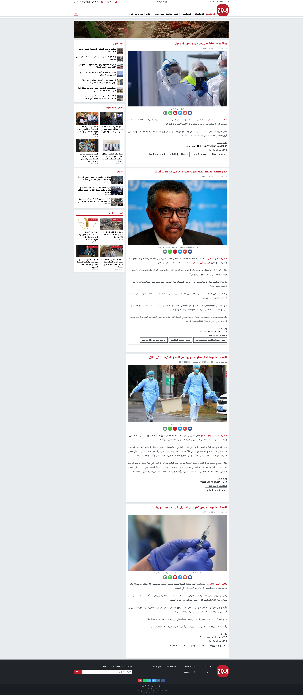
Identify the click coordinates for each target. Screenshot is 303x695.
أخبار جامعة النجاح (136, 14)
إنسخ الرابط (191, 146)
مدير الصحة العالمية (180, 340)
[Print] (165, 113)
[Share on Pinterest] (175, 113)
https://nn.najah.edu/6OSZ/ (213, 637)
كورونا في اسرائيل (155, 154)
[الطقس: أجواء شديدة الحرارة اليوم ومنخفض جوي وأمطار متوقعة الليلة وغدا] (120, 82)
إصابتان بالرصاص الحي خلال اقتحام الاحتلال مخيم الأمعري (96, 58)
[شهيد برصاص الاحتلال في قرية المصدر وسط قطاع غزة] (120, 50)
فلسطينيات (199, 14)
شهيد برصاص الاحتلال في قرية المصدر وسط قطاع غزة (97, 50)
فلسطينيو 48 (185, 14)
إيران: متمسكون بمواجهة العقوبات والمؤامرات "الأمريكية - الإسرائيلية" (97, 65)
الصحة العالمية (177, 645)
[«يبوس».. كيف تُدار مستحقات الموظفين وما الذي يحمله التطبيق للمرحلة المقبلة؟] (87, 224)
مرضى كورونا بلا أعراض (154, 340)
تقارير (147, 14)
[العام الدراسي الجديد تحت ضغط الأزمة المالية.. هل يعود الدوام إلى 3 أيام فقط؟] (111, 251)
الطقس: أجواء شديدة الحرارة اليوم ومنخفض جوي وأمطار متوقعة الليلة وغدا (97, 81)
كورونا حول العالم (179, 154)
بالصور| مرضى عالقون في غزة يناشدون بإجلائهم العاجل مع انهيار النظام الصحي (94, 200)
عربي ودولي (158, 14)
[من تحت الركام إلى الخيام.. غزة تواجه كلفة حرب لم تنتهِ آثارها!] (111, 224)
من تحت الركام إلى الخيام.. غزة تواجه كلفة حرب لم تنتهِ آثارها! (112, 234)
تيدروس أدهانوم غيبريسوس (210, 340)
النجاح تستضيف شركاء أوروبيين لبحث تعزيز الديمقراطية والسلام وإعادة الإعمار (89, 158)
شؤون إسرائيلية (172, 14)
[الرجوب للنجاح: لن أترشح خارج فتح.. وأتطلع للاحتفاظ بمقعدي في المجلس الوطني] (87, 251)
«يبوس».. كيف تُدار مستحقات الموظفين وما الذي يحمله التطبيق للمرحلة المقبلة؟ (88, 236)
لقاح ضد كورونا (197, 645)
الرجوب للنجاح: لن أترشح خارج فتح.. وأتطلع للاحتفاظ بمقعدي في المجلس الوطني (87, 263)
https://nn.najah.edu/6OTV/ (213, 331)
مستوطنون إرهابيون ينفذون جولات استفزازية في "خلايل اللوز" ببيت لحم (97, 89)
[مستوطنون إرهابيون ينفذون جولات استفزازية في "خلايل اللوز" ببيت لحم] (120, 89)
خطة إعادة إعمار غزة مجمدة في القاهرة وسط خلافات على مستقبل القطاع (94, 178)
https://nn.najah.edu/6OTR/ (213, 481)
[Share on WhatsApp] (170, 113)
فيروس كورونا (200, 154)
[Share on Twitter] (180, 113)
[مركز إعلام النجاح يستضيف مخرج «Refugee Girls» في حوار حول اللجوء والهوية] (111, 118)
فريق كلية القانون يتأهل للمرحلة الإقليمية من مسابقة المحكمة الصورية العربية (112, 158)
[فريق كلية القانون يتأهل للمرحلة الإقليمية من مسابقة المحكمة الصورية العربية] (111, 145)
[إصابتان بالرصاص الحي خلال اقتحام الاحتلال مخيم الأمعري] (120, 58)
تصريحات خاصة (116, 213)
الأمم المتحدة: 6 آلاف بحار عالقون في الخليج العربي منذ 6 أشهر (98, 73)
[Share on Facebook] (190, 113)
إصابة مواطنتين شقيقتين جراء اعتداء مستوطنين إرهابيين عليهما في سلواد (100, 97)
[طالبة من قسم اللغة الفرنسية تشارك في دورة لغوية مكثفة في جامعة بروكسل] (87, 118)
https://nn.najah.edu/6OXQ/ (213, 146)
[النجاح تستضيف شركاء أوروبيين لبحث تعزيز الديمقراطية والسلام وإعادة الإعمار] (87, 145)
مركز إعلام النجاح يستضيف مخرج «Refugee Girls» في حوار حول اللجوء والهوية (112, 129)
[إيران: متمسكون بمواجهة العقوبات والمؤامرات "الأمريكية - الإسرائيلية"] (120, 66)
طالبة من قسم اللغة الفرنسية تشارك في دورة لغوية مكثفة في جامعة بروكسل (87, 130)
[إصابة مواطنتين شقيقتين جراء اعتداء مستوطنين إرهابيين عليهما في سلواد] (120, 97)
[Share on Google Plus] (185, 113)
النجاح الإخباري (223, 10)
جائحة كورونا (218, 154)
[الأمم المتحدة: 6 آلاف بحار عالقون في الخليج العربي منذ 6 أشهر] (120, 74)
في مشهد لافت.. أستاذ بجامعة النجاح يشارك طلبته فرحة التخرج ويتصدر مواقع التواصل (94, 190)
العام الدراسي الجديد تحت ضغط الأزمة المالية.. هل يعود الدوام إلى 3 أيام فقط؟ (112, 263)
